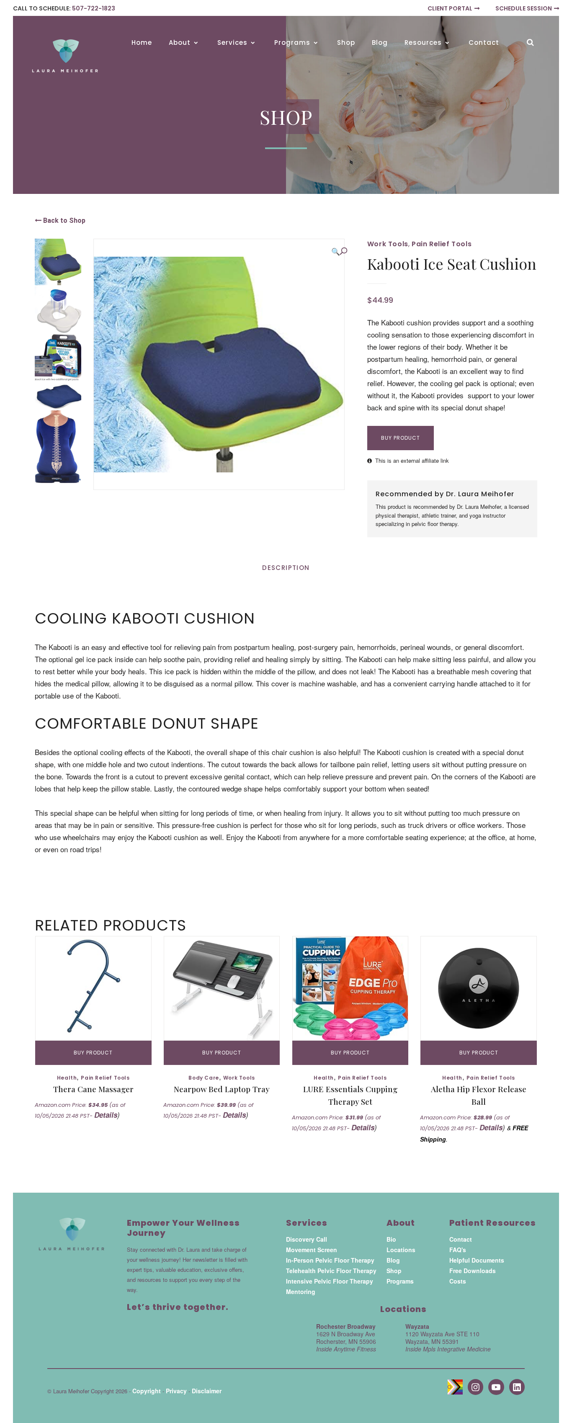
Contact (460, 1239)
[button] (339, 251)
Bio (391, 1239)
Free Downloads (472, 1270)
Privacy (176, 1391)
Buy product (400, 437)
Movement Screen (311, 1249)
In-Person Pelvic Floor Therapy (330, 1260)
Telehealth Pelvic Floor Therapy (331, 1270)
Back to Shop (63, 220)
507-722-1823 (93, 8)
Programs (400, 1281)
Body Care (203, 1077)
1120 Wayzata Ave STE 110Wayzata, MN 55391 (448, 1341)
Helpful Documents (476, 1260)
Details (105, 1115)
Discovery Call (306, 1239)
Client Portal (450, 8)
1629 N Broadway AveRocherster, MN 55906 (346, 1341)
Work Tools (387, 244)
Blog (393, 1260)
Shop (394, 1270)
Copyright (146, 1391)
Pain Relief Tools (442, 244)
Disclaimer (207, 1391)
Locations (400, 1249)
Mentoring (300, 1291)
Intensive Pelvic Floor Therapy (329, 1281)
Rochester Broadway (346, 1326)
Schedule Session (523, 8)
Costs (457, 1281)
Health (67, 1077)
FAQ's (457, 1249)
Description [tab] (285, 567)
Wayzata (417, 1326)
